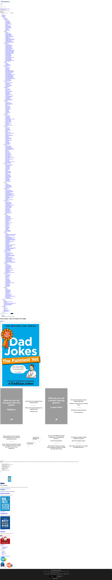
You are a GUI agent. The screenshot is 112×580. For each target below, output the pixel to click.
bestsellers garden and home (9, 36)
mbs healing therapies (9, 194)
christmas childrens (8, 49)
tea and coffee (7, 111)
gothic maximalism (8, 172)
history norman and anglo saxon (10, 157)
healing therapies (8, 290)
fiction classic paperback (9, 91)
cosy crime (7, 90)
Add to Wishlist (3, 489)
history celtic (7, 152)
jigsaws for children (8, 121)
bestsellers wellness (8, 40)
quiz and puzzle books (9, 140)
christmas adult (8, 64)
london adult (7, 279)
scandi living (7, 178)
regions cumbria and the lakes (10, 71)
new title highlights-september (10, 42)
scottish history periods (9, 246)
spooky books (7, 141)
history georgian (8, 155)
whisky (7, 113)
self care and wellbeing (9, 294)
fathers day (7, 130)
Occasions (5, 213)
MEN (1, 321)
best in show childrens (9, 34)
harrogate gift (7, 269)
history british (7, 151)
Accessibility (4, 548)
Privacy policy (4, 547)
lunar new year (8, 223)
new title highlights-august (9, 41)
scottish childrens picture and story (10, 239)
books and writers (8, 89)
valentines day (8, 142)
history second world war (9, 159)
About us (3, 299)
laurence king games (8, 123)
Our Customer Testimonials (7, 304)
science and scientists (8, 211)
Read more (60, 572)
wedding (7, 228)
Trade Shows (7, 264)
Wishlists (1, 8)
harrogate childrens (8, 266)
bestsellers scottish (8, 38)
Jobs (2, 554)
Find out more (2, 488)
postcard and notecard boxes (9, 261)
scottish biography (8, 236)
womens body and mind (9, 298)
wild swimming (8, 285)
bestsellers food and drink (9, 35)
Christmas (7, 63)
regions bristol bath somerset (9, 70)
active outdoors (8, 275)
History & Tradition (6, 144)
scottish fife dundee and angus (10, 241)
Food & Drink (6, 100)
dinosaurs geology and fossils (10, 51)
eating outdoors (8, 106)
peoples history (8, 86)
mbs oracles (7, 196)
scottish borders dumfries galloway (10, 237)
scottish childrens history (9, 238)
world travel (7, 286)
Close (4, 17)
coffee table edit (8, 168)
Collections (3, 16)
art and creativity (8, 23)
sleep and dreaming (8, 295)
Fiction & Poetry (6, 87)
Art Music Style (6, 19)
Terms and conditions (5, 546)
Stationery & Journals (9, 252)
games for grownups (8, 120)
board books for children (9, 47)
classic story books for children (10, 50)
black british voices (8, 83)
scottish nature (8, 212)
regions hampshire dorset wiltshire (10, 74)
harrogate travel (8, 271)
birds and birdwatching (9, 203)
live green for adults (8, 175)
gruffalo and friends (8, 54)
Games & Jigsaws (6, 114)
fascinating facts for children (9, 52)
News (4, 308)
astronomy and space (8, 202)
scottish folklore (8, 242)
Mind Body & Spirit (6, 188)
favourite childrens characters (10, 53)
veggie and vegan (8, 112)
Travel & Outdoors (6, 273)
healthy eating (7, 107)
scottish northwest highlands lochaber (11, 247)
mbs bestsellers (8, 192)
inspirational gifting (8, 134)
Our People (5, 302)
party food (7, 110)
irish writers (7, 187)
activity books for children (9, 45)
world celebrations (8, 230)
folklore (7, 131)
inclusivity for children (9, 58)
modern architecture (8, 27)
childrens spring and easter (9, 48)
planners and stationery (9, 260)
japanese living (8, 174)
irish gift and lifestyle (8, 186)
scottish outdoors (8, 249)
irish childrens (7, 184)
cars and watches (8, 167)
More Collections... (8, 61)
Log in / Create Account (6, 8)
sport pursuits (7, 283)
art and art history (8, 22)
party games (7, 124)
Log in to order (2, 483)
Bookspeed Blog (6, 311)
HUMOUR (2, 531)
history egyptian (8, 153)
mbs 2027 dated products (9, 258)
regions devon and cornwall (9, 72)
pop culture (7, 28)
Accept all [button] (52, 576)
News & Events (4, 306)
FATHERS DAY (4, 513)
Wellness (5, 287)
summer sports (8, 284)
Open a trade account (7, 488)
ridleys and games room (9, 125)
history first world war (9, 154)
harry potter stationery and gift (10, 57)
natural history (8, 208)
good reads (7, 95)
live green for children (9, 85)
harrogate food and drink (9, 268)
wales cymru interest (8, 80)
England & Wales (8, 67)
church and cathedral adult (9, 148)
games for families (8, 119)
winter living (7, 180)
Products (3, 315)
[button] (56, 578)
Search (1, 313)
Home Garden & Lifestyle (7, 163)
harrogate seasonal (8, 270)
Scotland (7, 233)
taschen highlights (8, 30)
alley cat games (8, 116)
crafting (7, 24)
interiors (7, 173)
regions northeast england (9, 75)
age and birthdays (8, 216)
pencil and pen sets (8, 259)
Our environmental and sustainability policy (10, 303)
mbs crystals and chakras (9, 193)
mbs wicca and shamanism (9, 199)
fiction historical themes (9, 94)
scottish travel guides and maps (10, 282)
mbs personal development (9, 197)
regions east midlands (9, 73)
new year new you (8, 177)
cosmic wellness (8, 289)
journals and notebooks (9, 257)
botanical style (8, 166)
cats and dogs (7, 128)
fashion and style (8, 25)
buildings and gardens (9, 147)
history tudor (7, 160)
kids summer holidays (9, 59)
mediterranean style (8, 176)
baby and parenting (8, 165)
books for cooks (8, 104)
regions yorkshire (8, 79)
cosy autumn (7, 169)
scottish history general (9, 245)
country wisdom (8, 149)
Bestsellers (7, 32)
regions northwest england (9, 76)
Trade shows (5, 309)
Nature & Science (6, 200)
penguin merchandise (8, 96)
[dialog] (56, 574)
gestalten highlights (8, 26)
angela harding (8, 21)
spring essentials (8, 227)
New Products (4, 15)
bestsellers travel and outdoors (10, 39)
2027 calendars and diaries (9, 253)
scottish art (7, 29)
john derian (7, 122)
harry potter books (8, 56)
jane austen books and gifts (9, 135)
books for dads (8, 217)
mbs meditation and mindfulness (10, 195)
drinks (6, 105)
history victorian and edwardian (10, 161)
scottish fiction (8, 98)
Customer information (7, 310)
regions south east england (9, 77)
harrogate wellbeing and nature (10, 272)
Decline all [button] (59, 576)
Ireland (5, 182)
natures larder (7, 109)
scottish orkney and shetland (9, 248)
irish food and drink (8, 108)
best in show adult (8, 33)
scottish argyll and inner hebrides (10, 235)
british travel (7, 68)
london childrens (8, 69)
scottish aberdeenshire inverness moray (11, 234)
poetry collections (8, 97)
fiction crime (7, 92)
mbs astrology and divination (10, 191)
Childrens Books (8, 44)
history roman (7, 158)
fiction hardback (8, 93)
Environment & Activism (9, 82)
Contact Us (3, 552)
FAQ (4, 305)
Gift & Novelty (8, 127)
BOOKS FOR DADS (5, 493)
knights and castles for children (10, 60)
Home (3, 14)
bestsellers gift (7, 37)
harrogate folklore (8, 267)
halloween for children (9, 55)
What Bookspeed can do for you (8, 301)
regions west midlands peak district (10, 78)
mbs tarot (7, 198)
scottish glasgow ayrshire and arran (10, 244)
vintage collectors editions (9, 99)
